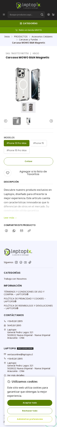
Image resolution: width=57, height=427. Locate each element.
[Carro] (53, 14)
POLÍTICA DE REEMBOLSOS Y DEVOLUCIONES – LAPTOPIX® (28, 307)
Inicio (7, 36)
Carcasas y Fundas (28, 39)
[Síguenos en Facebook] (20, 262)
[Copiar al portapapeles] (29, 231)
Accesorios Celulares (42, 36)
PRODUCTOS (21, 36)
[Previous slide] (6, 121)
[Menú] (4, 14)
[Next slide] (50, 121)
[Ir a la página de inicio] (28, 5)
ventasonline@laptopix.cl (20, 354)
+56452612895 (15, 321)
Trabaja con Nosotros (15, 278)
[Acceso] (49, 14)
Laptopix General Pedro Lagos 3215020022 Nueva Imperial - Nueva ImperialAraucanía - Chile (28, 333)
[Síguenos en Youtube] (25, 262)
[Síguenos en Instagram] (16, 262)
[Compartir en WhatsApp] (14, 231)
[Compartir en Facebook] (6, 231)
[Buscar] (42, 14)
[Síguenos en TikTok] (30, 262)
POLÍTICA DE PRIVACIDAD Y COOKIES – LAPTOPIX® (25, 300)
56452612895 (14, 325)
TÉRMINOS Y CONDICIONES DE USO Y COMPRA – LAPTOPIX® (24, 293)
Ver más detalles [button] (15, 375)
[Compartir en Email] (21, 231)
